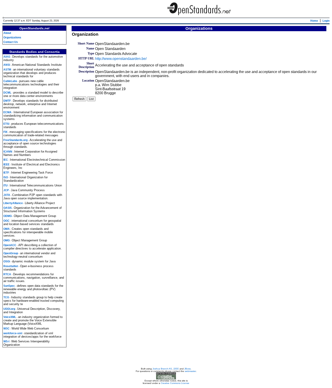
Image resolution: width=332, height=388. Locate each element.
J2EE (176, 368)
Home (314, 20)
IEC (5, 159)
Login (326, 20)
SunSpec (9, 285)
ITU (5, 185)
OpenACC (9, 245)
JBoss (187, 368)
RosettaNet (10, 266)
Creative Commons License (175, 383)
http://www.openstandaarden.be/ (121, 59)
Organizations (12, 37)
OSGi (6, 261)
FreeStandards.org (15, 140)
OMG (6, 240)
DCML (7, 92)
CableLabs (10, 81)
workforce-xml (12, 333)
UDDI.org (9, 308)
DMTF (7, 100)
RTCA (7, 274)
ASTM (7, 69)
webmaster (190, 371)
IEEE (6, 164)
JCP (6, 190)
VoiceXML (9, 317)
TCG (6, 297)
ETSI (6, 123)
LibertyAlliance (13, 203)
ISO (5, 177)
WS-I (6, 341)
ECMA (7, 112)
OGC (6, 220)
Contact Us (10, 42)
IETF (6, 172)
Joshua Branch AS (162, 368)
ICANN (7, 151)
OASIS (7, 207)
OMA (6, 228)
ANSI (6, 64)
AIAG (6, 56)
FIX (5, 132)
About (7, 33)
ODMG (7, 216)
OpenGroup (10, 253)
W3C (6, 328)
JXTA (6, 195)
